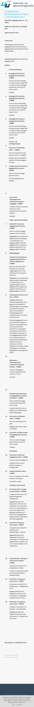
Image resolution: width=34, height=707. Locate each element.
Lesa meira (19, 704)
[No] (32, 701)
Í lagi (13, 704)
